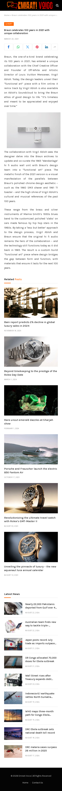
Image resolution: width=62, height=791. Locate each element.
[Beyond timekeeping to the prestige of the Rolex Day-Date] (31, 351)
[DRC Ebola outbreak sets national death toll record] (13, 733)
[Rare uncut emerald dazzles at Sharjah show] (31, 400)
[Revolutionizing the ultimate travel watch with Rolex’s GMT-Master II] (31, 498)
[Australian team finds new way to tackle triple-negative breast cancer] (13, 626)
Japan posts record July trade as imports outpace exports (40, 643)
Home (7, 15)
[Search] (57, 5)
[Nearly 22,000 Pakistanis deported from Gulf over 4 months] (13, 608)
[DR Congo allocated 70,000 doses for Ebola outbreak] (13, 662)
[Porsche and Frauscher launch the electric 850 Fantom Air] (31, 449)
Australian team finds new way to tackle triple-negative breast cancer (40, 626)
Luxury (8, 24)
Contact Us (37, 782)
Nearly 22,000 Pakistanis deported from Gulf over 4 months (40, 608)
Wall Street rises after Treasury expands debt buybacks (38, 679)
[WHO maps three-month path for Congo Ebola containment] (13, 715)
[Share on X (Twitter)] (27, 47)
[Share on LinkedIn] (46, 47)
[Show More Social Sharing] (55, 47)
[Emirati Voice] (30, 5)
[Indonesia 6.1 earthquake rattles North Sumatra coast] (13, 698)
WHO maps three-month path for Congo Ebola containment (39, 715)
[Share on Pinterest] (37, 47)
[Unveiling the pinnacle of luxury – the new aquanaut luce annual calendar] (31, 547)
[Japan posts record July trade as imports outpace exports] (13, 644)
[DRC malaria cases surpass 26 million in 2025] (13, 751)
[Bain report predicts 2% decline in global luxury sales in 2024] (31, 303)
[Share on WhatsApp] (18, 47)
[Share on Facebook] (8, 47)
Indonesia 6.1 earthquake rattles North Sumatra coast (39, 697)
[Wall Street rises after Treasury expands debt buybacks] (13, 680)
